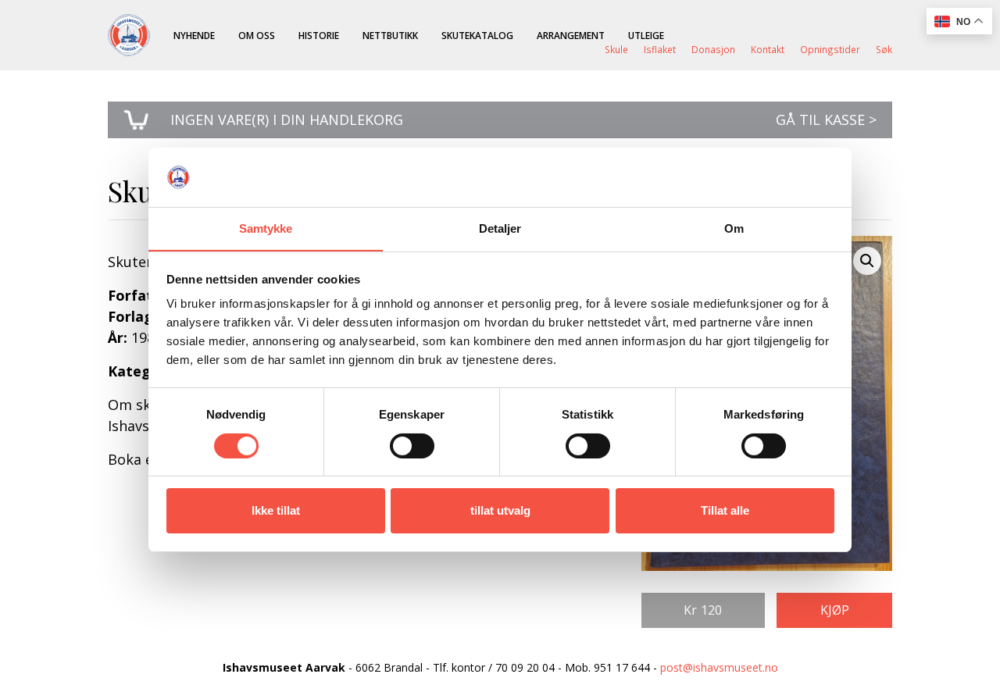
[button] (867, 261)
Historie (318, 35)
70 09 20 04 (525, 667)
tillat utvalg (500, 510)
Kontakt (767, 49)
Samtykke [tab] (266, 228)
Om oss (256, 35)
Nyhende (194, 35)
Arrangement (571, 35)
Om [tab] (734, 228)
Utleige (646, 35)
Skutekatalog (477, 35)
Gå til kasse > (826, 119)
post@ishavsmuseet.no (719, 667)
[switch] (412, 445)
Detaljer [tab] (500, 228)
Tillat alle (725, 510)
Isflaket (660, 49)
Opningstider (830, 49)
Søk (884, 49)
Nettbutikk (390, 35)
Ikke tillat (276, 510)
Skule (616, 49)
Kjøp (834, 610)
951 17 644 (622, 667)
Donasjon (713, 49)
